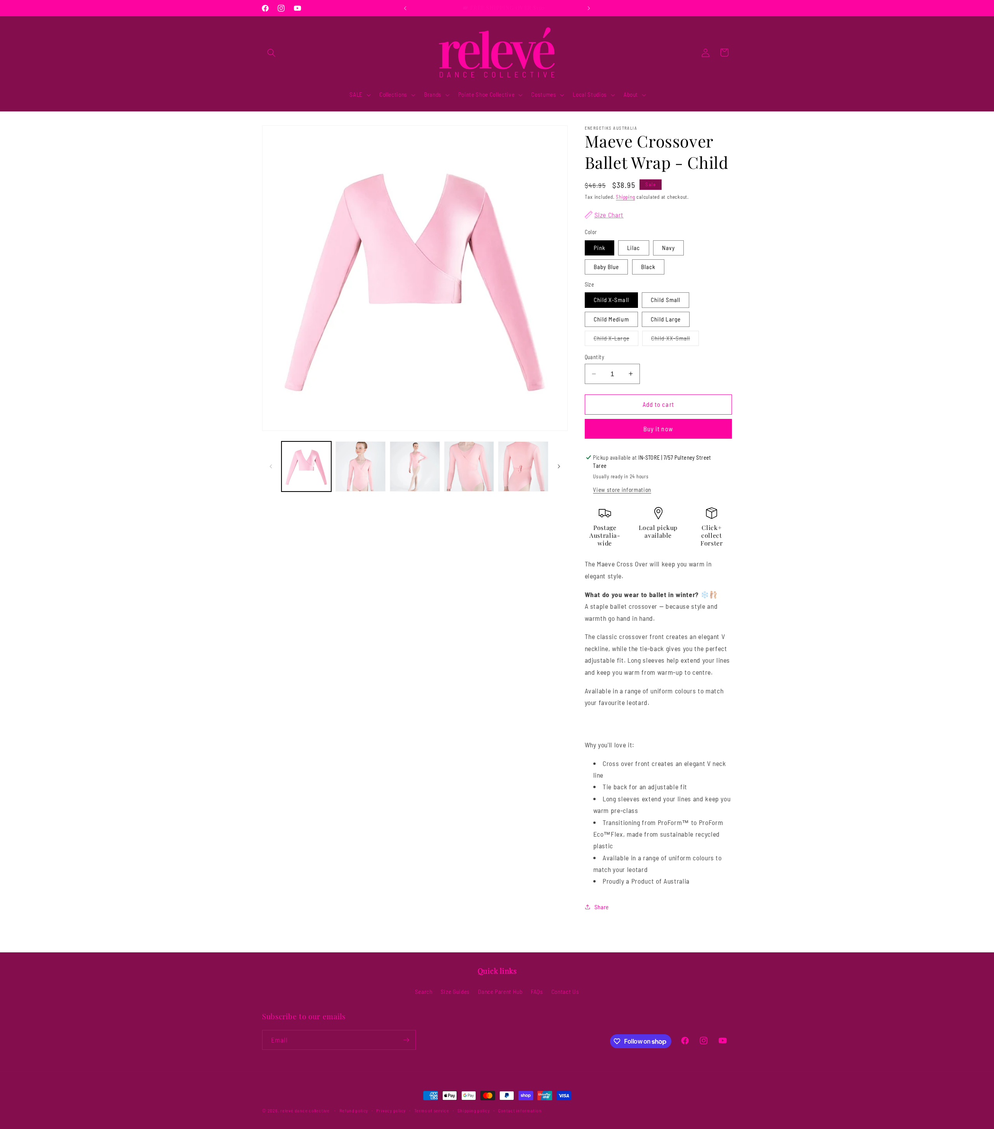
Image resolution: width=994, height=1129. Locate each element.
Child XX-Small (675, 340)
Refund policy (353, 1110)
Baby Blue (606, 266)
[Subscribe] (406, 1040)
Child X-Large (616, 340)
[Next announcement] (589, 8)
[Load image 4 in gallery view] (469, 466)
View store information (622, 489)
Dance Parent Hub (500, 991)
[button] (271, 52)
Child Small (665, 299)
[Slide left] (270, 466)
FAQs (537, 991)
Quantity (595, 357)
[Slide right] (559, 466)
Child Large (666, 318)
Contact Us (565, 991)
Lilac (633, 247)
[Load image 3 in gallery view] (415, 466)
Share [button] (601, 906)
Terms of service (431, 1110)
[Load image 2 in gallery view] (360, 466)
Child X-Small (611, 299)
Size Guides (455, 991)
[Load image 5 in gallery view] (523, 466)
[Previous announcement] (405, 8)
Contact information (520, 1110)
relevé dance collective (305, 1110)
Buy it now (658, 428)
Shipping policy (473, 1110)
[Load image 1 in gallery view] (307, 466)
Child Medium (611, 318)
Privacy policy (391, 1110)
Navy (668, 247)
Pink (599, 247)
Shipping (625, 197)
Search (424, 991)
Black (648, 266)
